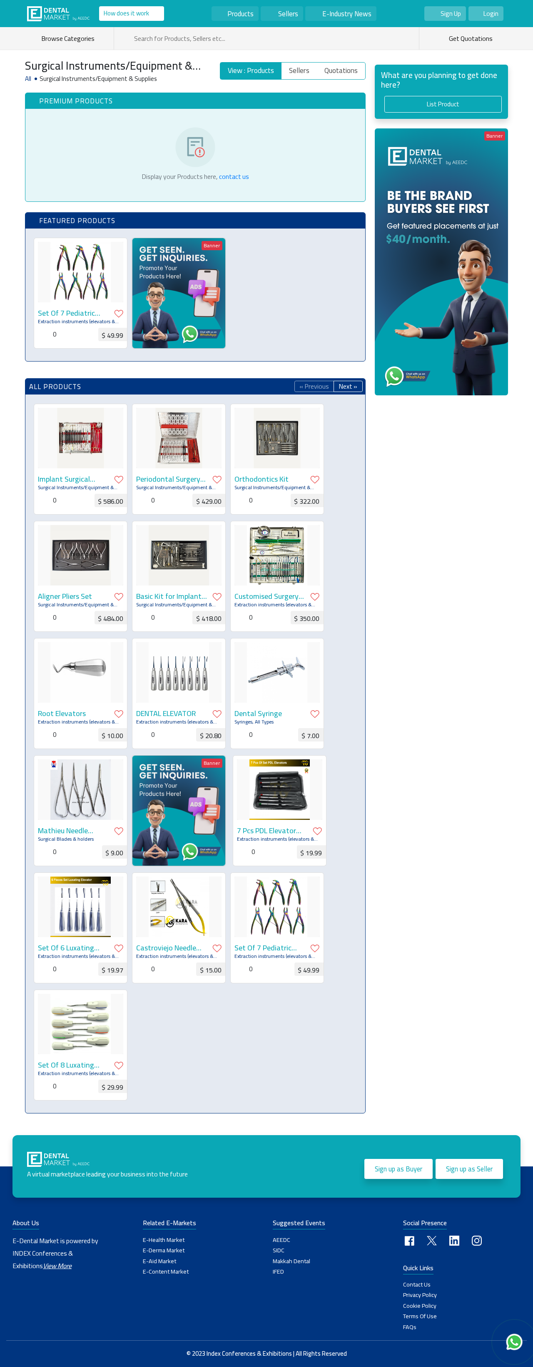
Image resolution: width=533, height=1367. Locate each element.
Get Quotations (470, 38)
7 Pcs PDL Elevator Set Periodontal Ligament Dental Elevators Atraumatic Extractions (271, 830)
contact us (234, 176)
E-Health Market (163, 1239)
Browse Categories (69, 38)
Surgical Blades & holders (66, 839)
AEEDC (281, 1239)
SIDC (278, 1250)
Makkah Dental (291, 1261)
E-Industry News (346, 13)
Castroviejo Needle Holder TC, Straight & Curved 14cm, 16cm (170, 947)
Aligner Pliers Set (65, 596)
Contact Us (417, 1284)
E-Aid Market (159, 1261)
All (28, 79)
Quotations (341, 70)
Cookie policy (419, 1305)
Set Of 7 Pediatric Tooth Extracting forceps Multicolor (66, 313)
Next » (348, 386)
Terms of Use (420, 1316)
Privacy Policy (420, 1294)
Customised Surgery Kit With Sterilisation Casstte (268, 596)
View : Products (251, 70)
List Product (443, 104)
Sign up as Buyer (398, 1169)
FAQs (409, 1327)
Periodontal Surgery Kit (168, 479)
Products (240, 13)
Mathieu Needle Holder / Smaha (63, 830)
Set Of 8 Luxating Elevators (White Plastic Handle (66, 1065)
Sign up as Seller (469, 1169)
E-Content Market (166, 1271)
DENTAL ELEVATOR (166, 713)
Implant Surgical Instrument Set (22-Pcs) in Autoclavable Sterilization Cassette (73, 479)
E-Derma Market (163, 1250)
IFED (278, 1271)
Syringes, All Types (254, 722)
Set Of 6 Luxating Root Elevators (66, 947)
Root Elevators (62, 713)
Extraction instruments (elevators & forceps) (76, 321)
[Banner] (178, 292)
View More (57, 1265)
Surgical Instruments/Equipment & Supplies (76, 487)
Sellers (288, 13)
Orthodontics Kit (261, 479)
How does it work (126, 13)
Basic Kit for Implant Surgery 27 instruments (169, 596)
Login (490, 13)
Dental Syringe (258, 713)
